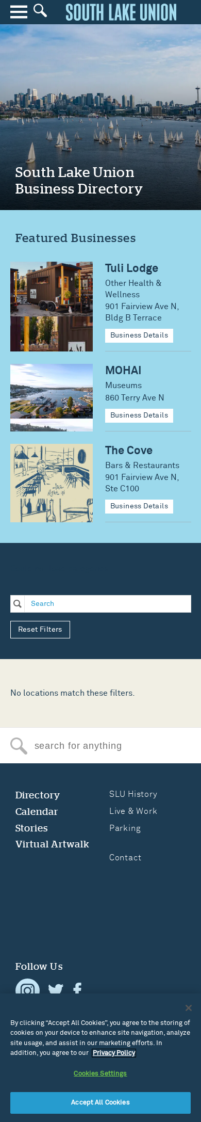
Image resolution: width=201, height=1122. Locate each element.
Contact (125, 858)
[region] (100, 1057)
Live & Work (133, 811)
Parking (125, 828)
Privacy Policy (114, 1053)
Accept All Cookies (100, 1102)
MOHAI (123, 371)
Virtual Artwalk (52, 844)
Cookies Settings (100, 1073)
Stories (31, 828)
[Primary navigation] (18, 12)
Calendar (37, 811)
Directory (38, 795)
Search (18, 746)
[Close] (188, 1008)
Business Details (139, 335)
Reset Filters (40, 629)
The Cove (129, 451)
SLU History (133, 794)
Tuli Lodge (131, 269)
